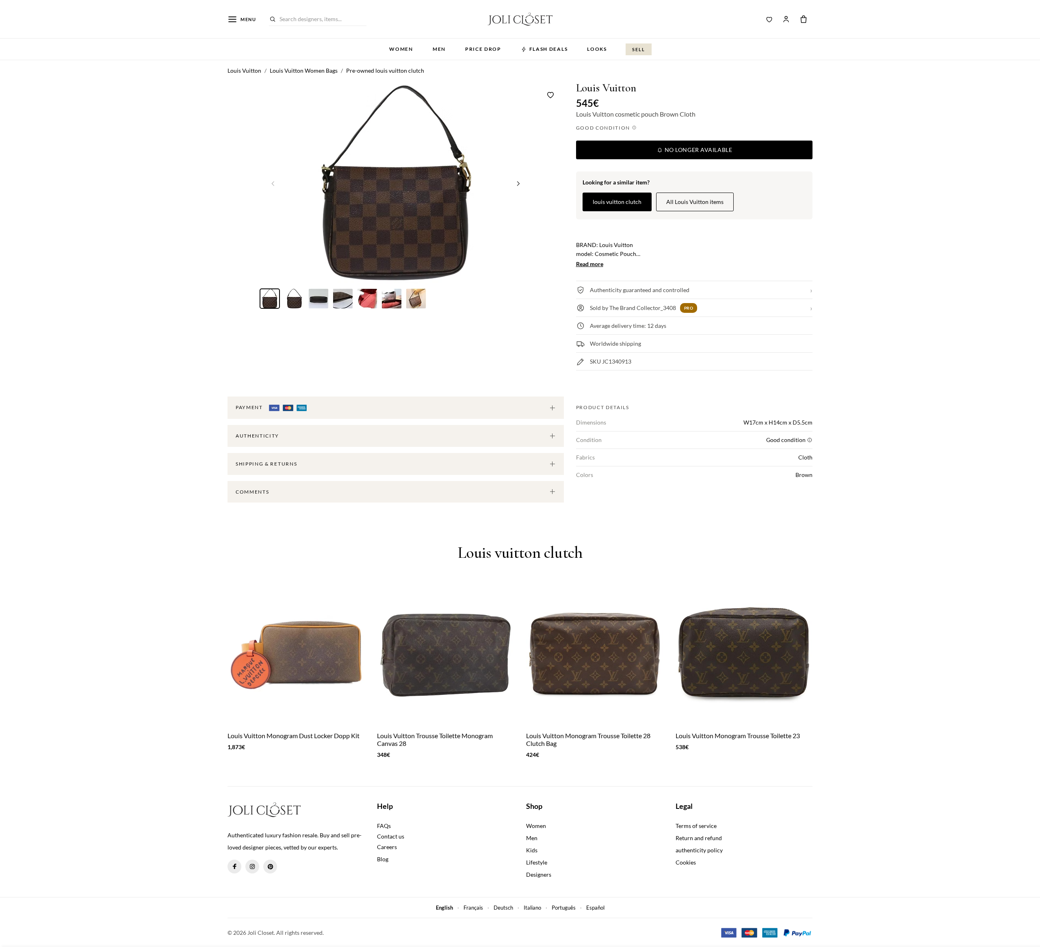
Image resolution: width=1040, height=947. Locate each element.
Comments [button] (252, 492)
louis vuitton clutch (617, 201)
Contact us (390, 836)
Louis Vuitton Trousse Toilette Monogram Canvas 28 (435, 739)
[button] (518, 183)
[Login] (786, 19)
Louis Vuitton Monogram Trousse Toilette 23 (738, 735)
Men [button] (439, 49)
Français (473, 907)
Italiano (532, 907)
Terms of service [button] (696, 825)
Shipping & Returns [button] (266, 464)
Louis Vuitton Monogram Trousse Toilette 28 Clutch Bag (588, 739)
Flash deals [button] (548, 49)
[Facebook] (234, 866)
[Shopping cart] (803, 19)
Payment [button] (250, 407)
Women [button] (401, 49)
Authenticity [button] (257, 436)
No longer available (697, 149)
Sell (638, 49)
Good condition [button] (604, 128)
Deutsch (503, 907)
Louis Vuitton (606, 88)
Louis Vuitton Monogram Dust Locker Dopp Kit (294, 735)
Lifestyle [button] (536, 862)
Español (595, 907)
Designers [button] (538, 874)
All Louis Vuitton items (695, 201)
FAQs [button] (384, 825)
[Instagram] (252, 866)
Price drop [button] (483, 49)
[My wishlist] (769, 19)
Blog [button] (382, 859)
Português (564, 907)
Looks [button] (597, 49)
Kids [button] (531, 850)
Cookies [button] (686, 862)
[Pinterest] (270, 866)
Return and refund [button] (699, 837)
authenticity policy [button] (699, 850)
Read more (589, 263)
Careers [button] (387, 846)
